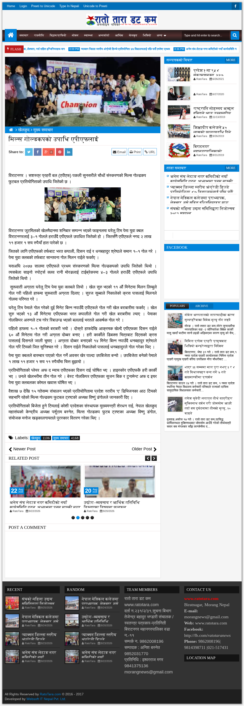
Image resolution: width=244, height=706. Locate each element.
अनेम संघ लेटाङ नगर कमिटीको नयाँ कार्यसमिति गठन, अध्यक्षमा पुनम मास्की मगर (45, 505)
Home (11, 6)
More (231, 60)
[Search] (235, 35)
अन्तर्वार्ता (103, 35)
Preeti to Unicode (43, 6)
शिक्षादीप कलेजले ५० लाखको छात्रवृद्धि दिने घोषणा (212, 132)
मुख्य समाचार (66, 438)
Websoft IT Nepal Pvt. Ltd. (46, 699)
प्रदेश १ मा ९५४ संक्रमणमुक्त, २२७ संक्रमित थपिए (208, 75)
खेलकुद (133, 35)
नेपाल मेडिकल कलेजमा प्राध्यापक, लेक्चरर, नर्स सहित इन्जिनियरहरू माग (199, 201)
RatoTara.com (50, 694)
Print (137, 152)
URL (151, 152)
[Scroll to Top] (237, 699)
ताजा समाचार (176, 168)
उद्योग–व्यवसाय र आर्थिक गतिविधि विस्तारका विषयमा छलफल (112, 505)
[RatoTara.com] (11, 35)
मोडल (75, 35)
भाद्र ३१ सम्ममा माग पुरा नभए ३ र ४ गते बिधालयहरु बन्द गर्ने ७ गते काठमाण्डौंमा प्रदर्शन (210, 372)
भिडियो (147, 35)
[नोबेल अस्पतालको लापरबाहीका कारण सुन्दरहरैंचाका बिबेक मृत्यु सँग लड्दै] (175, 320)
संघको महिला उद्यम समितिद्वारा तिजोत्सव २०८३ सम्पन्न (38, 604)
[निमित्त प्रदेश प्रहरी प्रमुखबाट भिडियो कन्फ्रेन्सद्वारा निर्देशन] (175, 347)
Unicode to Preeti (95, 6)
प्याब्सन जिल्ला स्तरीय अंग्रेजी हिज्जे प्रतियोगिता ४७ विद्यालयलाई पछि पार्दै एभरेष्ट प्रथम (119, 49)
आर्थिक (119, 35)
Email (121, 152)
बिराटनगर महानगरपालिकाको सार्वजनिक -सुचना (207, 151)
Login (23, 6)
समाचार (24, 35)
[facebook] (235, 6)
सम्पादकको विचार (180, 60)
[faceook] (201, 235)
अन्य (159, 35)
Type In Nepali (69, 6)
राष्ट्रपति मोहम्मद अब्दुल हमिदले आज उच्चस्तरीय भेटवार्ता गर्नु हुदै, (213, 113)
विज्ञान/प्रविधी (58, 35)
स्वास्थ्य (88, 35)
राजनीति (39, 35)
